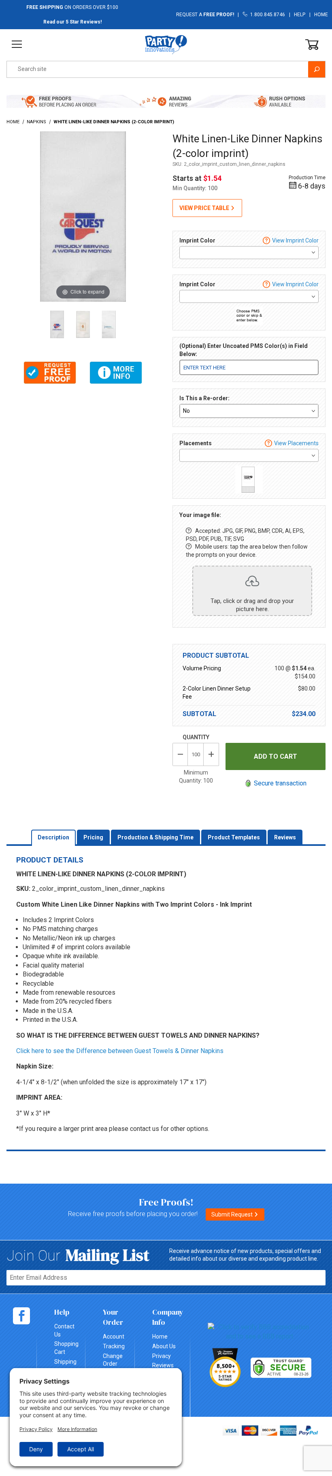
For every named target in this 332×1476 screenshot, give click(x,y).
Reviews (163, 1365)
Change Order (113, 1360)
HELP (299, 14)
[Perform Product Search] (316, 69)
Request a (205, 14)
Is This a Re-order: (204, 398)
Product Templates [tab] (234, 837)
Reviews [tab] (285, 837)
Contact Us (64, 1330)
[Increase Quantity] (211, 754)
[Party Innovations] (166, 44)
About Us (164, 1346)
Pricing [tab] (93, 837)
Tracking (114, 1346)
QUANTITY (196, 737)
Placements (195, 443)
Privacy (161, 1356)
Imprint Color (197, 240)
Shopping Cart (66, 1348)
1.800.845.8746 (266, 14)
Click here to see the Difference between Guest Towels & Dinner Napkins (119, 1051)
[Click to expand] (83, 216)
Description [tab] (53, 837)
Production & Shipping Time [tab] (155, 837)
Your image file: (200, 515)
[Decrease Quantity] (180, 754)
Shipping (65, 1361)
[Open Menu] (16, 44)
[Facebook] (21, 1315)
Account (113, 1336)
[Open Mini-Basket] (312, 44)
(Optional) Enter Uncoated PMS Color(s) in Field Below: (243, 350)
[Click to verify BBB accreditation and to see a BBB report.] (260, 1331)
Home (321, 14)
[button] (50, 372)
